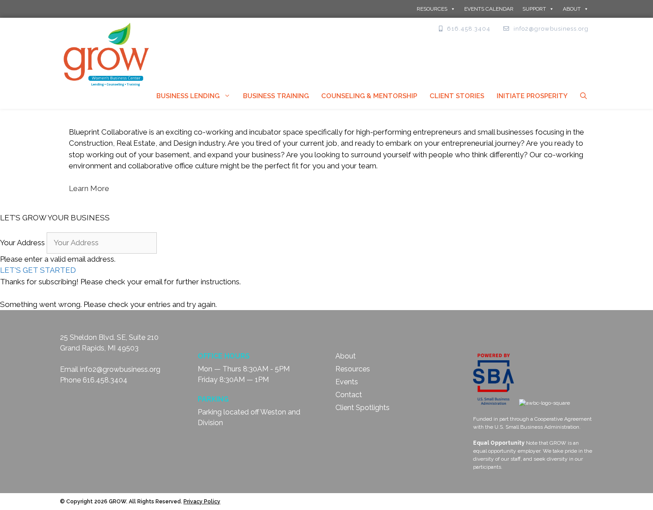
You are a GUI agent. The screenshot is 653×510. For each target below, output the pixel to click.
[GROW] (106, 53)
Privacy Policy (201, 501)
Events (346, 382)
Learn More (89, 188)
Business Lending (187, 96)
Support (534, 9)
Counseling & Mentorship (369, 96)
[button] (38, 270)
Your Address (22, 242)
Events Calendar (489, 9)
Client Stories (457, 96)
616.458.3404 (105, 380)
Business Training (276, 96)
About (572, 9)
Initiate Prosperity (532, 96)
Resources (432, 9)
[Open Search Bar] (583, 96)
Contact (348, 394)
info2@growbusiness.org (120, 369)
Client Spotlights (362, 407)
